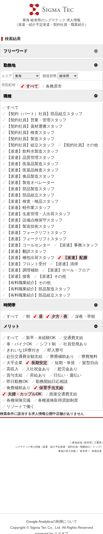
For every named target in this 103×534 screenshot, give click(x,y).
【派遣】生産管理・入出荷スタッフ (38, 214)
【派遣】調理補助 (22, 270)
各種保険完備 (18, 400)
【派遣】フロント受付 (26, 264)
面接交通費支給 (63, 394)
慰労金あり (68, 369)
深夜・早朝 (85, 316)
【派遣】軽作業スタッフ (28, 207)
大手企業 (14, 363)
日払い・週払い (68, 375)
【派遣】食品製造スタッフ (30, 176)
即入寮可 (55, 350)
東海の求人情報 (67, 451)
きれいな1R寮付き (23, 350)
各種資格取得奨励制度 (58, 400)
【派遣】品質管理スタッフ (30, 157)
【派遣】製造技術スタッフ (30, 226)
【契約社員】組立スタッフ (30, 145)
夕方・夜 (60, 316)
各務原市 (54, 86)
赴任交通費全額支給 (24, 356)
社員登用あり (75, 344)
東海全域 (77, 442)
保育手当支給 (51, 388)
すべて (32, 86)
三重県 (98, 442)
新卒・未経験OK (41, 338)
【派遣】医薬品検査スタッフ (32, 170)
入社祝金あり (38, 369)
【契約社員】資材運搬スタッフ (34, 126)
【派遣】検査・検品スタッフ (32, 201)
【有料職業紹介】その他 (28, 283)
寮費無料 (90, 356)
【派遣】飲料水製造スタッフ (32, 151)
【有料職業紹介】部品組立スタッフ (38, 295)
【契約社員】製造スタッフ (30, 139)
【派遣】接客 (18, 276)
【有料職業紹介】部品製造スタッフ (38, 289)
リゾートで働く (20, 406)
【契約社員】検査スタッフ (30, 132)
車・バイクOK (19, 344)
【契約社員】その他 (80, 145)
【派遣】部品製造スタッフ (30, 189)
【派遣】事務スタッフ (78, 245)
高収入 (12, 369)
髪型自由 (90, 363)
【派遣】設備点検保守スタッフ (34, 220)
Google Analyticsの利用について (51, 521)
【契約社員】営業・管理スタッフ (36, 120)
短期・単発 (65, 363)
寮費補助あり (62, 356)
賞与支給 (14, 375)
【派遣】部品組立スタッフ (30, 195)
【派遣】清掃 (66, 264)
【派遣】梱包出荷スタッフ (30, 257)
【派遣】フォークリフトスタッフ (36, 232)
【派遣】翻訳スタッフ (26, 251)
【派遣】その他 (52, 276)
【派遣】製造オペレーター (30, 182)
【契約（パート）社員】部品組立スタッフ (44, 114)
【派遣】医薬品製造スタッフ (32, 164)
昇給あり (38, 375)
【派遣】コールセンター (28, 245)
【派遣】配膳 (75, 257)
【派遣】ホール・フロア (68, 270)
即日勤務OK (17, 381)
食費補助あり (18, 388)
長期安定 (39, 363)
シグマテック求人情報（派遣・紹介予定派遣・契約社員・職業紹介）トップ (57, 446)
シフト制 (48, 344)
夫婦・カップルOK (25, 394)
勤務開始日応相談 (52, 381)
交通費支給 (73, 338)
